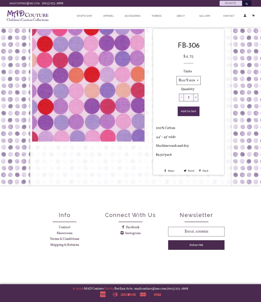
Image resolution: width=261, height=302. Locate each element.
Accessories (133, 16)
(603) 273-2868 (52, 3)
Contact (229, 16)
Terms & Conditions (64, 239)
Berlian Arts (123, 289)
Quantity (187, 89)
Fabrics (157, 16)
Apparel (108, 16)
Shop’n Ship (84, 16)
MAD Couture (94, 289)
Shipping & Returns (64, 245)
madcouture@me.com (25, 3)
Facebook (132, 227)
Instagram (133, 233)
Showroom (64, 233)
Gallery (204, 16)
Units (188, 71)
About (181, 16)
